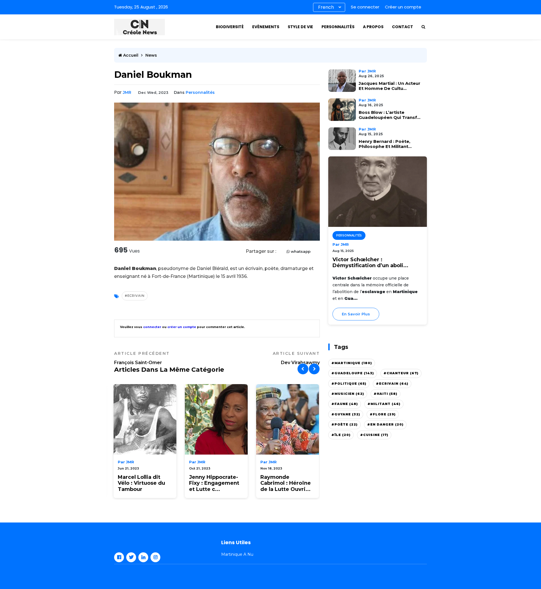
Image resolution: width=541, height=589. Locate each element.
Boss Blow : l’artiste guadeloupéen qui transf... (389, 115)
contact (402, 27)
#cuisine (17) (374, 435)
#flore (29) (383, 414)
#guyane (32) (345, 414)
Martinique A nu (237, 554)
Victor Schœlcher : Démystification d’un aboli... (370, 263)
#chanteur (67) (400, 373)
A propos (373, 27)
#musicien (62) (347, 394)
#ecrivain (135, 296)
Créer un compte (403, 7)
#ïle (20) (341, 435)
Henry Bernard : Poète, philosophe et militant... (385, 144)
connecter (152, 327)
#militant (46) (383, 404)
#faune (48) (344, 404)
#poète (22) (344, 424)
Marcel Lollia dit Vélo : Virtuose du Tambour (141, 483)
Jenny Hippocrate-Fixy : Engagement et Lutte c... (214, 483)
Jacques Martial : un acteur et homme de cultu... (389, 86)
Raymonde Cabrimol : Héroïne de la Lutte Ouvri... (285, 483)
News (151, 55)
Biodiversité (230, 27)
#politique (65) (348, 384)
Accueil (130, 55)
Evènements (265, 27)
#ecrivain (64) (392, 384)
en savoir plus (356, 314)
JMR (127, 92)
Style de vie (300, 27)
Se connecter (365, 7)
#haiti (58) (385, 394)
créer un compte (181, 327)
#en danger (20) (385, 424)
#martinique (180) (351, 363)
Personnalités (338, 27)
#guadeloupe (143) (352, 373)
